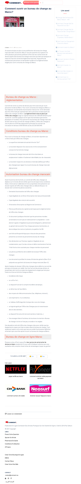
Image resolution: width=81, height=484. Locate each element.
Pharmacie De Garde (11, 440)
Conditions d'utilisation (12, 444)
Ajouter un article (10, 437)
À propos (8, 447)
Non (42, 356)
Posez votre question (32, 2)
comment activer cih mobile (16, 396)
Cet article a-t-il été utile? (18, 356)
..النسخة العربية (9, 482)
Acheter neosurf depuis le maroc (40, 396)
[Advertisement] (38, 29)
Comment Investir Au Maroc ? (65, 47)
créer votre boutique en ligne (14, 455)
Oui (31, 356)
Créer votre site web (11, 464)
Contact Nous (9, 461)
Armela (7, 47)
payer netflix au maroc (16, 376)
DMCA (7, 458)
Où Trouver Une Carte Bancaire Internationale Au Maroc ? (64, 53)
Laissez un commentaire (14, 414)
